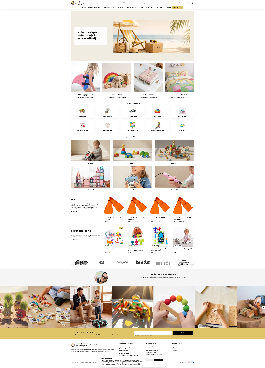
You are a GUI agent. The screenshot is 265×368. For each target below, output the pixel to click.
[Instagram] (94, 344)
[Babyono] (122, 262)
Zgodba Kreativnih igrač (125, 347)
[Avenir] (81, 262)
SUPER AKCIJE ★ (177, 7)
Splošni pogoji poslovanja (152, 347)
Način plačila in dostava (152, 350)
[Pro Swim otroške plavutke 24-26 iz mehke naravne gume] (137, 205)
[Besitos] (163, 262)
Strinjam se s (138, 335)
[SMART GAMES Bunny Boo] (183, 237)
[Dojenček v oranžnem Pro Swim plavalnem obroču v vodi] (160, 205)
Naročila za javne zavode (178, 348)
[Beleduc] (142, 262)
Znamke (169, 7)
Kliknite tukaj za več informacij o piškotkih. (130, 364)
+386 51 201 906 (125, 353)
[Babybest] (102, 262)
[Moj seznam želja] (188, 3)
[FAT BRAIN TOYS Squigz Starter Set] (114, 237)
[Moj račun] (190, 3)
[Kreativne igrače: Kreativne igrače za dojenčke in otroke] (78, 3)
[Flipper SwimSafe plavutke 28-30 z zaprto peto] (114, 205)
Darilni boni (174, 350)
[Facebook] (90, 344)
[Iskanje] (144, 2)
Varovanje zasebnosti (151, 348)
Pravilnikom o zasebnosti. (146, 335)
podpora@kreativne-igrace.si (129, 355)
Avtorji (95, 362)
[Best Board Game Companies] (183, 262)
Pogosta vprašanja (177, 347)
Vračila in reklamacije (151, 352)
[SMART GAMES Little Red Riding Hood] (160, 237)
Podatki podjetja (123, 348)
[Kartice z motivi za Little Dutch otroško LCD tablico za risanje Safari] (183, 205)
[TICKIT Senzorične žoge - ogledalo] (137, 237)
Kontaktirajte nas (123, 350)
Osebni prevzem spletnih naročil (154, 354)
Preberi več (164, 281)
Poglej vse (74, 211)
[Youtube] (97, 344)
